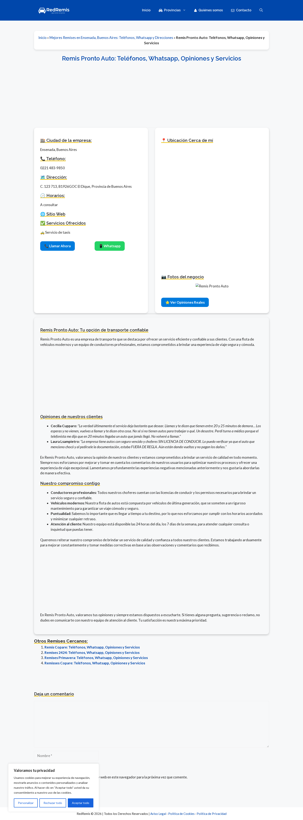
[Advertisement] (151, 92)
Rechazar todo (52, 803)
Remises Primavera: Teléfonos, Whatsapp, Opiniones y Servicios (96, 658)
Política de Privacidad (212, 813)
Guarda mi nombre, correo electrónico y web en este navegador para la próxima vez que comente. (113, 777)
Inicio (146, 10)
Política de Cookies (181, 813)
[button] (261, 10)
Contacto (243, 10)
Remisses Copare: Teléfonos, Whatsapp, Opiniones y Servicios (95, 663)
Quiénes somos (210, 10)
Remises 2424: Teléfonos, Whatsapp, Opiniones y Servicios (92, 652)
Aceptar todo (80, 803)
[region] (53, 788)
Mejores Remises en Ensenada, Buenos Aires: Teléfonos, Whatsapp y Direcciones (111, 37)
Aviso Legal (158, 813)
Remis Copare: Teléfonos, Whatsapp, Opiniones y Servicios (92, 647)
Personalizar (26, 803)
